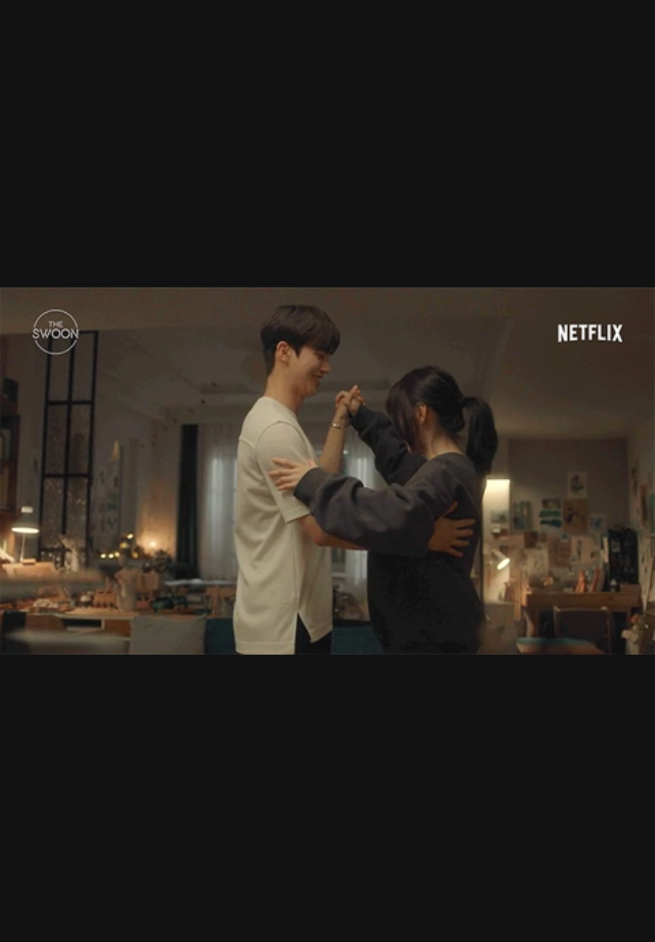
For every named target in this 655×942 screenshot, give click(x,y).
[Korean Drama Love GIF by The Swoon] (327, 471)
